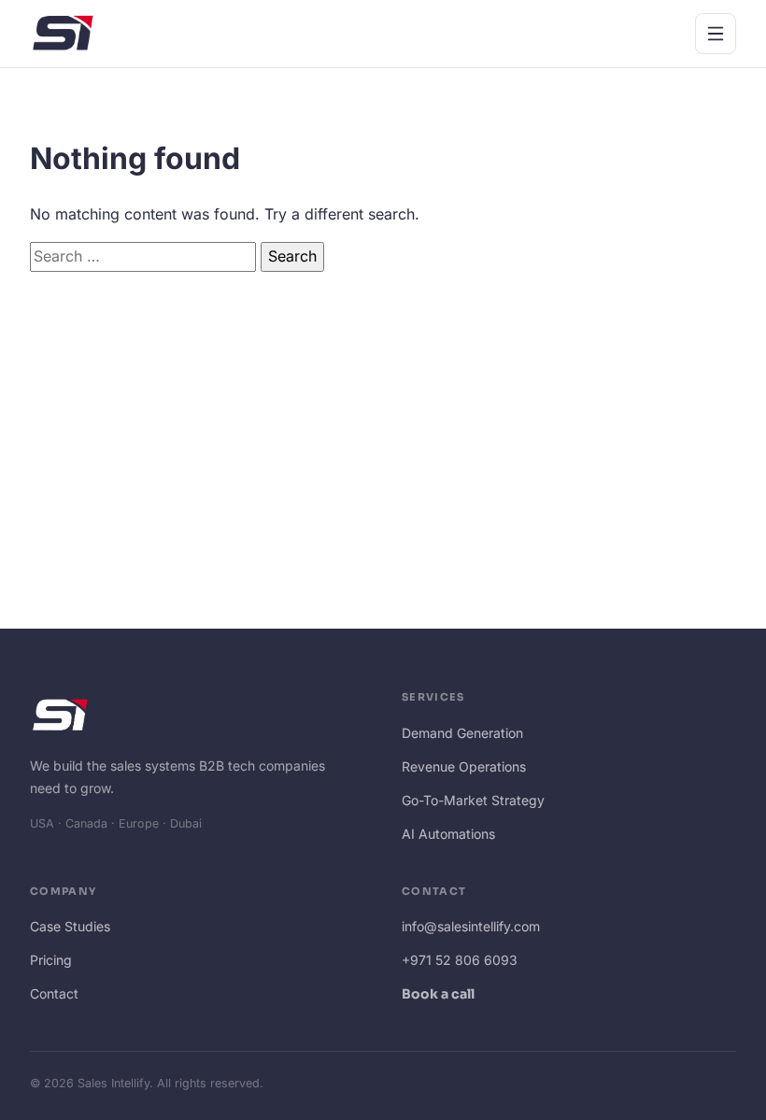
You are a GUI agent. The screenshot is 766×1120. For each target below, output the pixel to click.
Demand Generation (462, 733)
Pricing (51, 960)
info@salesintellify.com (471, 926)
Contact (54, 993)
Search (292, 256)
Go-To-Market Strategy (473, 800)
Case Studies (70, 926)
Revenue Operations (464, 766)
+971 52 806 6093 (460, 960)
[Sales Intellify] (63, 32)
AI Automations (448, 834)
